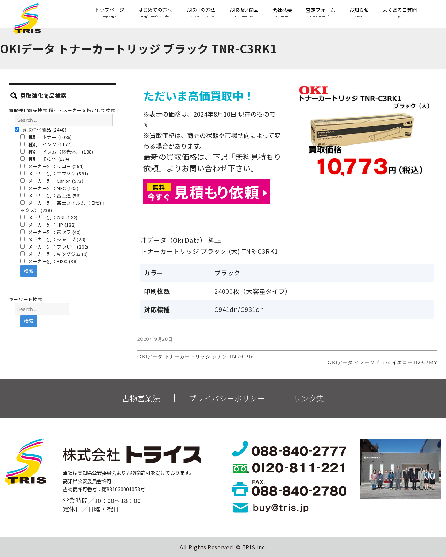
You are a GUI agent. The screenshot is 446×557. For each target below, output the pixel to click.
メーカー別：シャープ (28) (56, 239)
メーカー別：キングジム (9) (57, 254)
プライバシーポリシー (227, 398)
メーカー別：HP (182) (51, 224)
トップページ (109, 12)
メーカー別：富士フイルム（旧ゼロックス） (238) (62, 206)
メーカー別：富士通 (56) (54, 195)
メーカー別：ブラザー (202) (58, 246)
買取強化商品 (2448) (44, 129)
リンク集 (308, 398)
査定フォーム (320, 12)
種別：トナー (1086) (49, 137)
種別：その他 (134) (48, 159)
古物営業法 (141, 398)
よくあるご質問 (400, 12)
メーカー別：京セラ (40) (54, 232)
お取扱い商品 (244, 12)
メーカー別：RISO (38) (52, 261)
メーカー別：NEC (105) (53, 188)
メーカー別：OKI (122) (52, 217)
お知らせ (359, 12)
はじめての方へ (155, 12)
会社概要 (282, 12)
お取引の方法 (200, 12)
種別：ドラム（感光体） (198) (60, 151)
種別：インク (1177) (49, 144)
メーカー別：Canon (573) (55, 181)
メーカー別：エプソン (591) (58, 173)
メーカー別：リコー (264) (55, 166)
